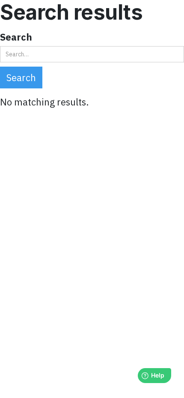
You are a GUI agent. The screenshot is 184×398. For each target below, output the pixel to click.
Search (16, 37)
